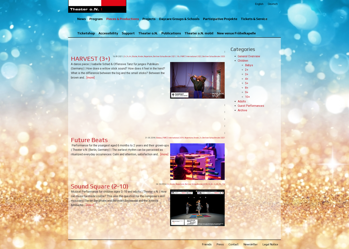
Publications (171, 33)
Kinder (140, 56)
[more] (91, 77)
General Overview (249, 56)
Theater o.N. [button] (148, 33)
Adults (242, 101)
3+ (128, 56)
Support (128, 33)
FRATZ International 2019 (173, 138)
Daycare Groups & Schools (179, 19)
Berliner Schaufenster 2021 (164, 56)
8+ (217, 184)
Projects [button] (149, 19)
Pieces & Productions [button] (122, 19)
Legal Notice (270, 244)
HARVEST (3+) (90, 58)
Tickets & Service (254, 19)
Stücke (134, 56)
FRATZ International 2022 (191, 56)
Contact (233, 244)
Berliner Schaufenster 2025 (213, 56)
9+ (220, 184)
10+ (178, 56)
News (81, 19)
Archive (242, 110)
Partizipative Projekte (220, 19)
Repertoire (148, 56)
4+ (130, 56)
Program (96, 19)
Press (220, 244)
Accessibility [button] (108, 33)
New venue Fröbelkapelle (236, 33)
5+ (215, 184)
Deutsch (273, 3)
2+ (125, 56)
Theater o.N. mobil (198, 33)
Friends (207, 244)
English (259, 3)
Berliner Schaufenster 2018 (196, 184)
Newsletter (250, 244)
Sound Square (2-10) (100, 186)
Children (243, 60)
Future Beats (89, 139)
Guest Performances (251, 105)
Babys (159, 138)
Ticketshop (86, 33)
